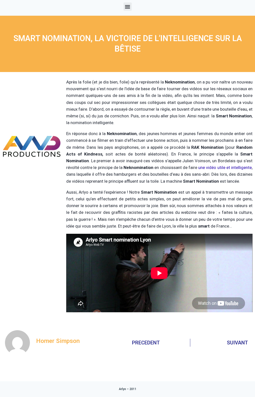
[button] (128, 6)
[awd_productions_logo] (31, 174)
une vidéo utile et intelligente (225, 167)
